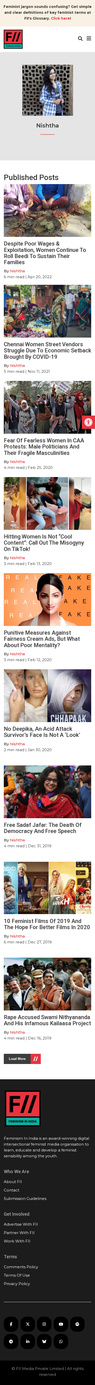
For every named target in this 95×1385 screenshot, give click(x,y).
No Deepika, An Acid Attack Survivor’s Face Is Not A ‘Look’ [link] (42, 732)
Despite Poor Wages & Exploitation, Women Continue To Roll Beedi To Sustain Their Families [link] (45, 252)
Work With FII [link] (17, 1241)
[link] (88, 422)
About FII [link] (13, 1181)
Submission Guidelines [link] (25, 1198)
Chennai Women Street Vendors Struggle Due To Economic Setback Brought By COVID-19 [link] (47, 350)
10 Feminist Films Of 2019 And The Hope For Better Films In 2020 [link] (47, 924)
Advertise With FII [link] (21, 1224)
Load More (17, 1059)
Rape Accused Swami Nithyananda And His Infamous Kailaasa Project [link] (47, 1020)
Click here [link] (60, 18)
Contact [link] (11, 1190)
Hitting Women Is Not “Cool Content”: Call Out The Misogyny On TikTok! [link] (44, 542)
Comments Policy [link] (21, 1266)
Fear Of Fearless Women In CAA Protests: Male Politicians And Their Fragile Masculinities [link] (44, 446)
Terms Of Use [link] (17, 1275)
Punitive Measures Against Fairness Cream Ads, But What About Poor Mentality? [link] (42, 639)
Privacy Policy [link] (17, 1283)
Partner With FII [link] (19, 1232)
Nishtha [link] (17, 270)
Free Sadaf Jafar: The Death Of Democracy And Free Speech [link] (43, 828)
